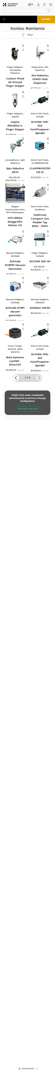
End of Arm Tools (39, 113)
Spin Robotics (17, 162)
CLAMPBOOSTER (40, 163)
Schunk (40, 116)
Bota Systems (17, 351)
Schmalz (15, 256)
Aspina (15, 116)
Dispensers (37, 67)
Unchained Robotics (15, 72)
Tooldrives (40, 209)
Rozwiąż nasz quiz (27, 408)
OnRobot (40, 302)
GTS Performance (15, 212)
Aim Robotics (41, 69)
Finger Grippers (15, 67)
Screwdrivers (12, 160)
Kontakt (46, 19)
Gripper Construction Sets (15, 208)
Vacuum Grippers (15, 253)
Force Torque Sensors (15, 348)
